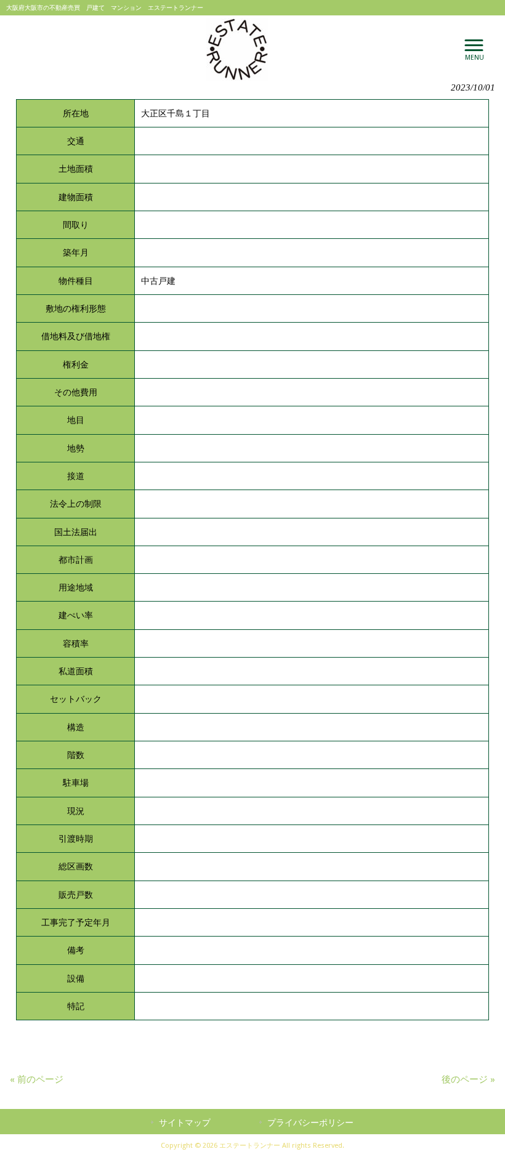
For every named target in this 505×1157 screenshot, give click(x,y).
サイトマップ (185, 1122)
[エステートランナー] (237, 49)
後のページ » (468, 1079)
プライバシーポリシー (310, 1122)
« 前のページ (36, 1079)
